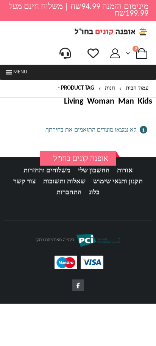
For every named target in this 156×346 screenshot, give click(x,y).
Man (126, 102)
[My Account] (115, 53)
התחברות (68, 192)
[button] (20, 72)
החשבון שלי (93, 170)
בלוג (94, 192)
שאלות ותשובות (64, 181)
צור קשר (24, 181)
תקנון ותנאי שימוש (118, 181)
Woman (100, 102)
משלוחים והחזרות (46, 170)
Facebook (78, 285)
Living (73, 102)
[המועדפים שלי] (93, 53)
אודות (125, 170)
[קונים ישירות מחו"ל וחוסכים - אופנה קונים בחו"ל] (110, 31)
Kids (145, 102)
